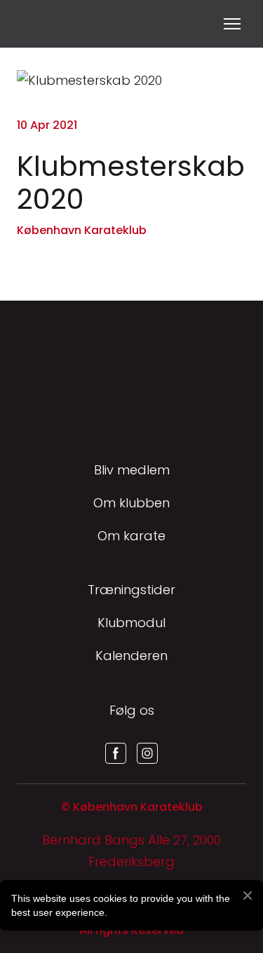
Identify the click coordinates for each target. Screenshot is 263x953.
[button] (115, 753)
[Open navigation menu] (232, 24)
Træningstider (131, 589)
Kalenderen (131, 655)
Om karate (131, 535)
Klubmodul (131, 622)
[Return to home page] (34, 24)
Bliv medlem (132, 470)
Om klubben (131, 503)
